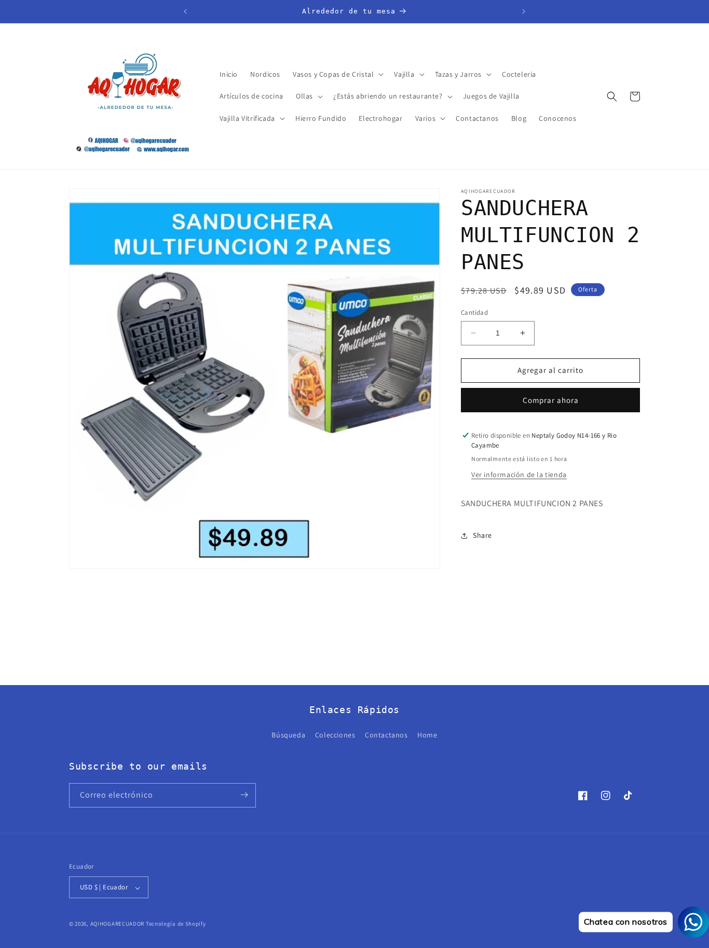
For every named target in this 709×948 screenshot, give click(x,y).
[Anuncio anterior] (185, 11)
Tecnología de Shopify (176, 924)
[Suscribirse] (244, 795)
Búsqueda (288, 735)
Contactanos (386, 735)
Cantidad (474, 312)
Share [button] (482, 535)
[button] (337, 74)
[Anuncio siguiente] (523, 11)
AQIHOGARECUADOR (117, 924)
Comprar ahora (551, 400)
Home (427, 735)
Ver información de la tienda (519, 474)
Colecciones (335, 735)
